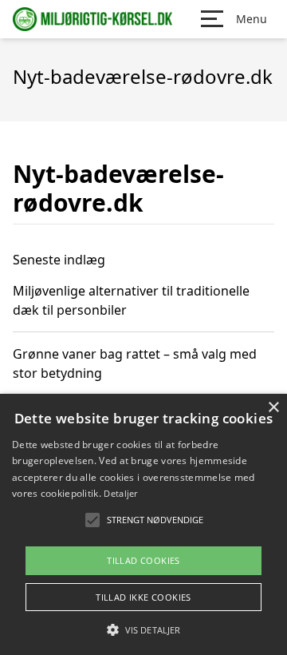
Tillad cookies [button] (143, 560)
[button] (143, 629)
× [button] (273, 408)
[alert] (143, 524)
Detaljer (120, 493)
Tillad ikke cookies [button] (143, 597)
